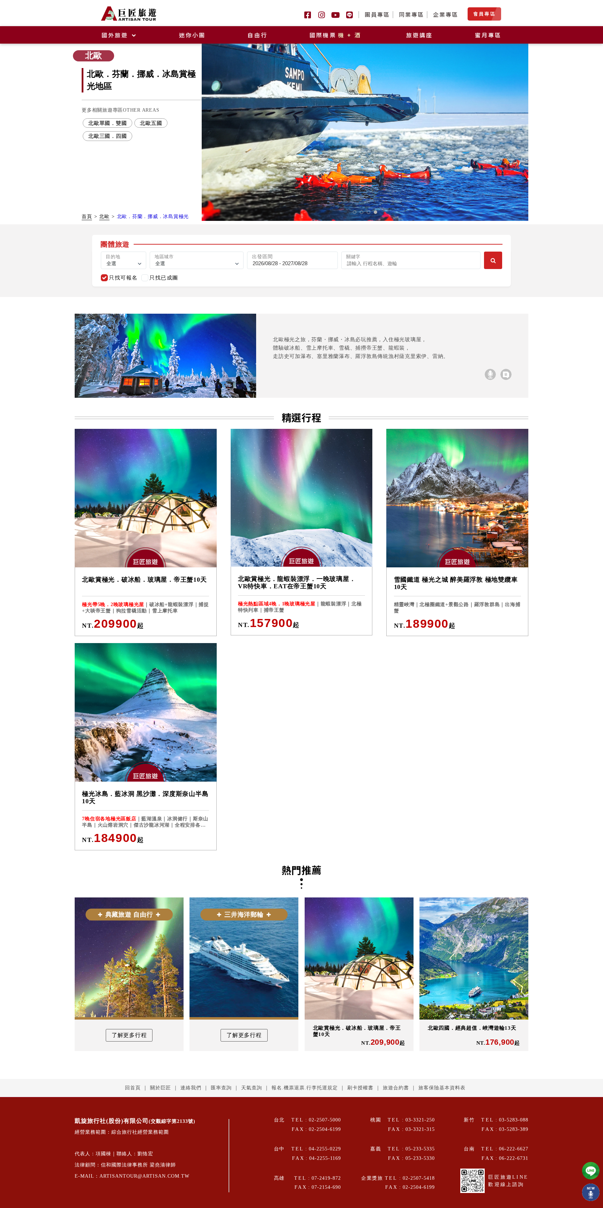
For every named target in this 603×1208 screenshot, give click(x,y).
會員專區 (484, 13)
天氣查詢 (251, 1087)
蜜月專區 (488, 35)
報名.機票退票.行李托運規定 (304, 1087)
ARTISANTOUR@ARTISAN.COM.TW (144, 1176)
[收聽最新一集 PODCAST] (591, 1192)
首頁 (87, 216)
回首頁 (133, 1087)
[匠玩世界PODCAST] (490, 374)
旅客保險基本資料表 (442, 1087)
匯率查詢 (221, 1087)
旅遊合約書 (396, 1087)
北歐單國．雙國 (107, 123)
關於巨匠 (160, 1087)
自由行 (257, 35)
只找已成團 (163, 278)
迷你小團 (192, 35)
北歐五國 (151, 123)
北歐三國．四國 (107, 136)
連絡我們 (190, 1087)
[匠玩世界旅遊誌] (506, 374)
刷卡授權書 (360, 1087)
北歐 (104, 216)
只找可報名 (123, 278)
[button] (354, 212)
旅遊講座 (419, 35)
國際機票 (336, 35)
